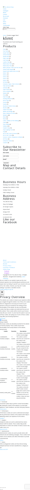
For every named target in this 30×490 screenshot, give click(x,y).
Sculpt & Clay (6, 128)
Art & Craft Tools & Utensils (10, 133)
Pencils (4, 102)
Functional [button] (2, 400)
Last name (6, 156)
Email (5, 159)
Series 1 (5, 73)
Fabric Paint (6, 58)
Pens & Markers (7, 91)
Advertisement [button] (3, 429)
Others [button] (1, 440)
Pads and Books (7, 86)
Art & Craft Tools (7, 135)
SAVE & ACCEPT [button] (4, 449)
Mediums (5, 115)
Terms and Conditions (9, 262)
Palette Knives (6, 109)
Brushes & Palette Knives (9, 106)
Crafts (4, 122)
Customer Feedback (9, 267)
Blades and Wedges (8, 111)
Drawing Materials (7, 98)
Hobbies (5, 126)
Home (4, 9)
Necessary (4, 320)
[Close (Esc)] (5, 487)
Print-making (6, 124)
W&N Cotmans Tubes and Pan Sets (12, 67)
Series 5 (5, 80)
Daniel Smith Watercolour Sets (10, 71)
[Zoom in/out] (0, 487)
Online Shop (6, 269)
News (4, 21)
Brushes (5, 107)
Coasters (5, 142)
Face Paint (5, 51)
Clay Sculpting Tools (8, 130)
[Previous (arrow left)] (0, 489)
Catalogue (5, 10)
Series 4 (5, 78)
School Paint (6, 54)
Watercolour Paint (7, 64)
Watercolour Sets (7, 65)
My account (6, 16)
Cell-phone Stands (7, 141)
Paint (4, 49)
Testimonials (6, 25)
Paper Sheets (6, 89)
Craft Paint (5, 60)
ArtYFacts (5, 139)
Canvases (5, 87)
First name (6, 152)
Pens (4, 95)
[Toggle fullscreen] (2, 487)
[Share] (3, 487)
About (4, 12)
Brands (5, 264)
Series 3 (5, 76)
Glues (4, 117)
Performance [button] (3, 409)
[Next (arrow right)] (2, 489)
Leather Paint (6, 62)
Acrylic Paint (6, 53)
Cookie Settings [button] (4, 289)
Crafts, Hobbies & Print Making (10, 120)
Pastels (5, 104)
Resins (4, 118)
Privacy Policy (7, 265)
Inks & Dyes (6, 100)
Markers (5, 93)
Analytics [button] (2, 418)
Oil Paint (5, 82)
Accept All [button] (10, 289)
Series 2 (5, 75)
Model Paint (6, 56)
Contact (5, 14)
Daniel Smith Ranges (8, 69)
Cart (4, 20)
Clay (4, 131)
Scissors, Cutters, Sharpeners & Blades (12, 137)
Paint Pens (5, 97)
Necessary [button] (2, 318)
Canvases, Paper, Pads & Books (11, 84)
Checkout (5, 18)
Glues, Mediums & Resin (9, 113)
